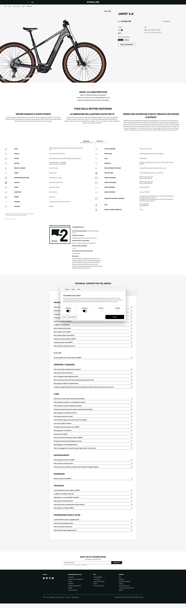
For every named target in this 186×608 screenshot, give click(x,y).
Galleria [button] (106, 11)
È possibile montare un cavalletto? (63, 321)
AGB (44, 597)
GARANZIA (121, 579)
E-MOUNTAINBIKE (98, 577)
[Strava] (53, 578)
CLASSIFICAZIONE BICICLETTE (126, 588)
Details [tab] (73, 289)
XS (145, 30)
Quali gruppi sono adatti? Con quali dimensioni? (66, 383)
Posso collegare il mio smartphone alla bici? (65, 413)
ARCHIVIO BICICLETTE (124, 586)
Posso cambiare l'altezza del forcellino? (64, 335)
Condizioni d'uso (60, 597)
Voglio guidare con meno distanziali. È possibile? (66, 497)
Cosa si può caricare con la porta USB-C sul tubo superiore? (69, 504)
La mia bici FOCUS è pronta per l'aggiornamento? (66, 519)
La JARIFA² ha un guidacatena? (62, 324)
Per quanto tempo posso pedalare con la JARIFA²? (67, 427)
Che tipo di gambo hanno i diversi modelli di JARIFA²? (68, 357)
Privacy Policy (78, 564)
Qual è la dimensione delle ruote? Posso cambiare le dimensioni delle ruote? (74, 380)
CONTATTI (121, 590)
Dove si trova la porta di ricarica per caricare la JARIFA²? (68, 437)
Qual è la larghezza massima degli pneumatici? (66, 376)
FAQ (120, 577)
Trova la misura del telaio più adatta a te (152, 32)
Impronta (67, 597)
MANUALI (121, 583)
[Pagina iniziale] (93, 2)
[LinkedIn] (47, 578)
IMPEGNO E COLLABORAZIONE (75, 579)
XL (159, 30)
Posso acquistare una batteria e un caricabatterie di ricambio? (69, 402)
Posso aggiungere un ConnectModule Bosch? (65, 444)
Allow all (115, 317)
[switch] (85, 311)
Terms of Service (83, 564)
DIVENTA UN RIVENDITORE (74, 586)
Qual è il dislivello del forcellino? (62, 328)
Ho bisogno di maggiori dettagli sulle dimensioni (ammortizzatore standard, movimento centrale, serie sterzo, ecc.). (84, 387)
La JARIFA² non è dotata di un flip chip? (64, 494)
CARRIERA (70, 583)
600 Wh (120, 40)
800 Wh (127, 40)
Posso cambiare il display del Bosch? (63, 501)
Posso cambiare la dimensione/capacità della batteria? (68, 406)
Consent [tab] (67, 289)
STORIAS (70, 588)
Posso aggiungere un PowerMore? (62, 430)
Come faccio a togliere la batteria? (62, 423)
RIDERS (70, 581)
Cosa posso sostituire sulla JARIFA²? (63, 342)
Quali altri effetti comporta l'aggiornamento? (65, 530)
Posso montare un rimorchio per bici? (63, 463)
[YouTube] (50, 578)
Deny (64, 317)
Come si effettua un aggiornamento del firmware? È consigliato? (70, 420)
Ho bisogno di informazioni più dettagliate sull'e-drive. (68, 441)
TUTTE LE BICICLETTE (99, 586)
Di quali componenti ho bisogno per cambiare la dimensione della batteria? (73, 409)
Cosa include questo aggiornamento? (63, 523)
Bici (32, 2)
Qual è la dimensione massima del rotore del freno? (67, 369)
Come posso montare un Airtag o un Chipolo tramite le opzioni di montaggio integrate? (76, 467)
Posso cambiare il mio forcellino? (62, 332)
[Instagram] (44, 578)
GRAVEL (95, 583)
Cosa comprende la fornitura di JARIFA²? (64, 460)
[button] (28, 2)
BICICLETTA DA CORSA (99, 581)
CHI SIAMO (70, 577)
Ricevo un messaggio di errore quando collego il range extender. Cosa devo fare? (75, 448)
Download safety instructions (11, 219)
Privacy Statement (50, 597)
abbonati (116, 562)
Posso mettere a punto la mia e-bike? (63, 416)
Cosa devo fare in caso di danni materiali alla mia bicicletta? (69, 398)
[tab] (86, 141)
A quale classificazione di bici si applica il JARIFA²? (67, 490)
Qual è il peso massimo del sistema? (63, 373)
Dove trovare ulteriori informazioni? (63, 526)
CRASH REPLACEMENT (124, 581)
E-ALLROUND (97, 579)
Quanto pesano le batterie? (61, 434)
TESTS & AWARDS (72, 590)
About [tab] (78, 289)
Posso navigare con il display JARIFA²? (64, 508)
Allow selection (72, 317)
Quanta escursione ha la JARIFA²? (62, 478)
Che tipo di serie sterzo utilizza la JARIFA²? (65, 339)
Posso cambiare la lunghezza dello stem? (64, 346)
